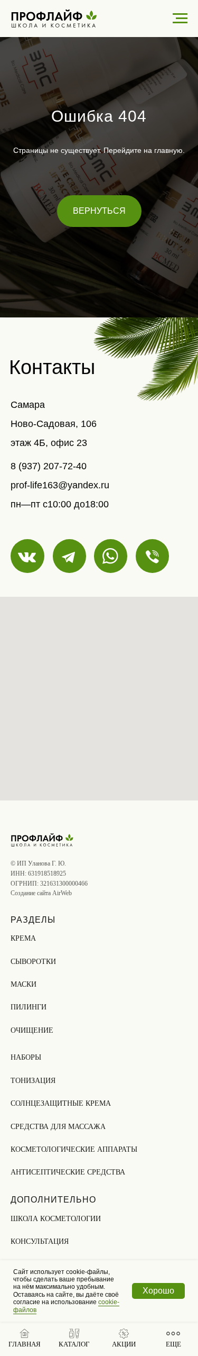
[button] (74, 1338)
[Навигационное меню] (180, 18)
